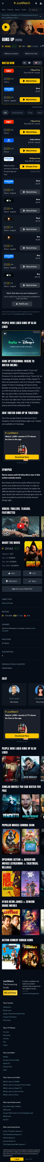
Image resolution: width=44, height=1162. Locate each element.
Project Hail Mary (10, 1017)
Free (30, 112)
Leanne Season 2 (9, 1141)
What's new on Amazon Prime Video (17, 1085)
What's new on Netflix (11, 1081)
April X (5, 1119)
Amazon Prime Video (11, 1060)
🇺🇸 (36, 62)
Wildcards (7, 1110)
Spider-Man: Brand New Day (14, 1014)
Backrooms (7, 1010)
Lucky (5, 1045)
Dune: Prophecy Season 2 (12, 1131)
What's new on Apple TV (12, 1088)
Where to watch (11, 53)
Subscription (17, 112)
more (26, 351)
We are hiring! (10, 993)
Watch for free (31, 53)
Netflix (5, 1057)
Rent (40, 112)
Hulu (5, 1070)
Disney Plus (7, 1067)
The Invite (7, 1020)
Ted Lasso (6, 1035)
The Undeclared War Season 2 (14, 1144)
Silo (4, 1042)
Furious (6, 1032)
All (5, 112)
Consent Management (30, 993)
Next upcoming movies (12, 1102)
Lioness (6, 1038)
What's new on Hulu (10, 1095)
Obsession (7, 1007)
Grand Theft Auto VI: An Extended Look (18, 1113)
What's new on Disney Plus (13, 1091)
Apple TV (6, 1063)
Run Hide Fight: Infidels (12, 1106)
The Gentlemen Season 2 (12, 1134)
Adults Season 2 (9, 1138)
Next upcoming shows (11, 1127)
